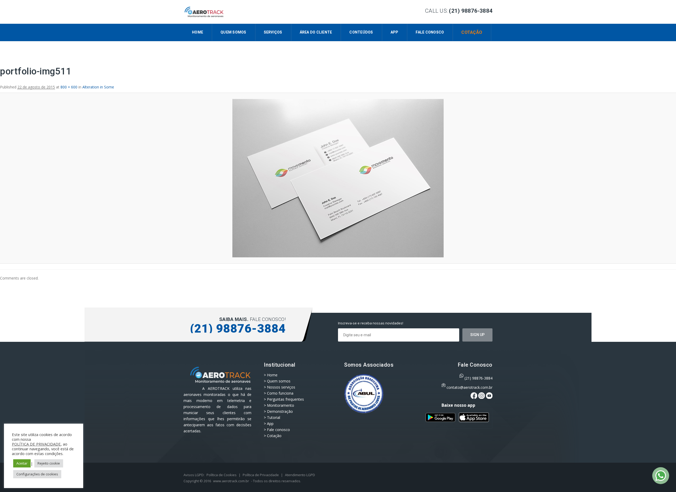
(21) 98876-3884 (478, 378)
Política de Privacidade (261, 474)
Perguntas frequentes (285, 399)
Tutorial (273, 417)
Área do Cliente (316, 32)
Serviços (273, 32)
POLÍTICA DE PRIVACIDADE (36, 444)
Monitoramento (280, 405)
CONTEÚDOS (361, 32)
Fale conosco (430, 32)
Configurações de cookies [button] (37, 474)
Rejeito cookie (48, 463)
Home (197, 32)
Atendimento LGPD (300, 474)
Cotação (471, 32)
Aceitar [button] (21, 463)
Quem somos (233, 32)
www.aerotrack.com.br (231, 481)
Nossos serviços (281, 387)
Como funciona (280, 393)
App (394, 32)
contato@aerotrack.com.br (469, 387)
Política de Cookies (221, 474)
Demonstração (280, 411)
